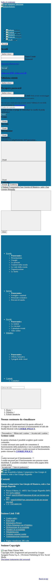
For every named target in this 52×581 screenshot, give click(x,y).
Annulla (4, 185)
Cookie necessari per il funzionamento (16, 458)
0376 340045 (15, 493)
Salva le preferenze (21, 467)
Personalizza (6, 433)
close (4, 232)
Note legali (10, 520)
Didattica (9, 412)
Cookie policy (11, 518)
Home (8, 410)
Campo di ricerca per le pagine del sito (16, 385)
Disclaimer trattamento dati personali (15, 559)
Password (29, 59)
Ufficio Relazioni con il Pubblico (19, 525)
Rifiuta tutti (21, 433)
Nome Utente (30, 56)
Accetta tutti (40, 433)
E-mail (27, 95)
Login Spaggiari (20, 105)
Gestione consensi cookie (16, 534)
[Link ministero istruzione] (12, 4)
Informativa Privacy (14, 523)
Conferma (13, 185)
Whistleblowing (12, 532)
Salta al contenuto (8, 2)
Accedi (4, 44)
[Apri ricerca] (31, 201)
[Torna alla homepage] (26, 188)
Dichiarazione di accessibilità (17, 527)
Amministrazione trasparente (17, 536)
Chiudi (4, 121)
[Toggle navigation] (21, 221)
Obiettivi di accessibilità (15, 530)
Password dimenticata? (10, 64)
